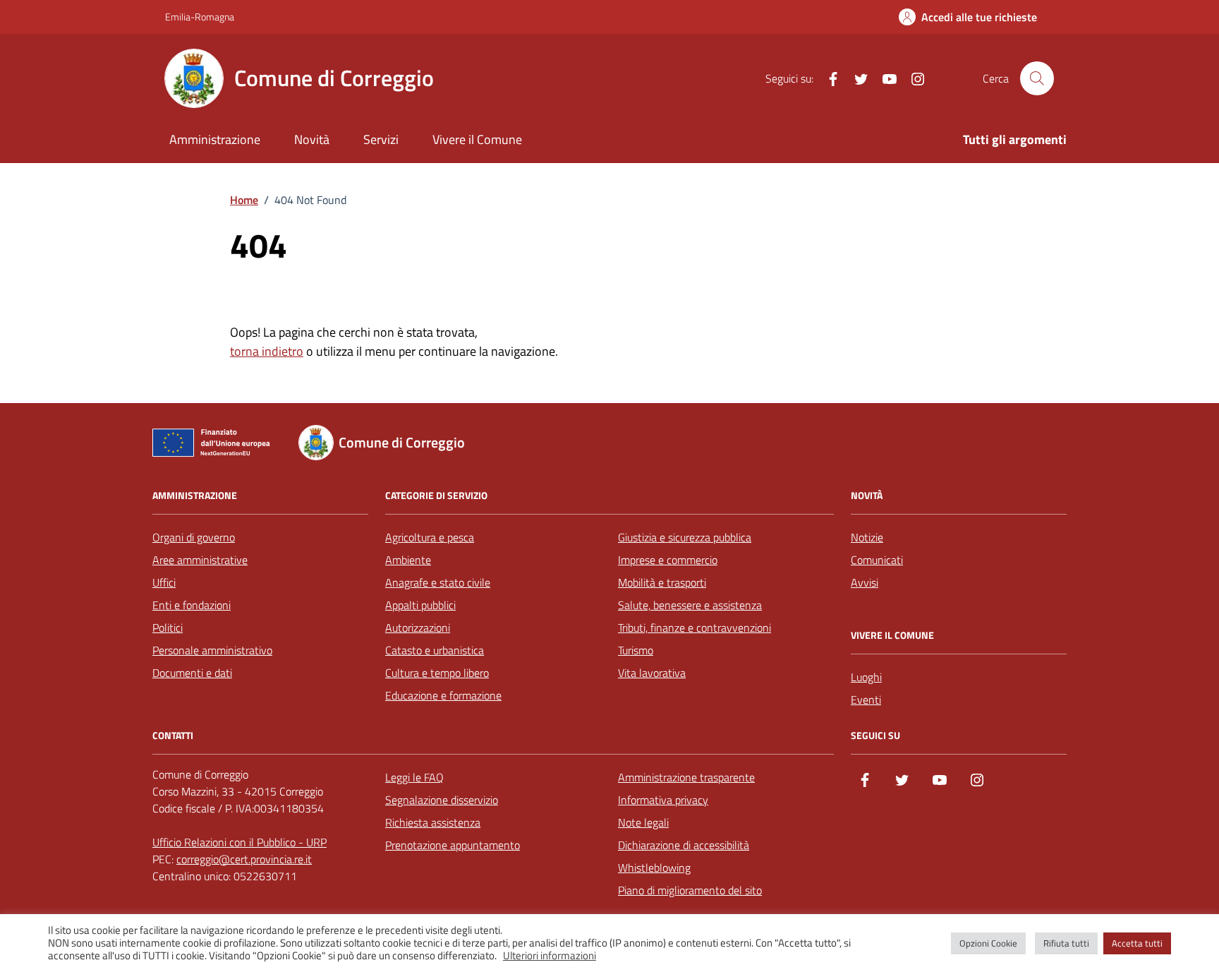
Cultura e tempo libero (437, 672)
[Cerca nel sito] (1037, 78)
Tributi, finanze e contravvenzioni (694, 627)
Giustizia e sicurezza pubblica (684, 537)
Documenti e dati (192, 672)
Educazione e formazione (443, 695)
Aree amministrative (200, 559)
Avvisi (864, 582)
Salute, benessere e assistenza (690, 604)
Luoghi (866, 676)
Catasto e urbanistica (434, 650)
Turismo (635, 650)
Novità (311, 139)
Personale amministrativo (212, 650)
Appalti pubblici (420, 604)
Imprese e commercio (667, 559)
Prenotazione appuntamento (452, 844)
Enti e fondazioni (191, 604)
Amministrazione (214, 139)
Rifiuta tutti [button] (1066, 943)
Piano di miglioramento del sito (690, 890)
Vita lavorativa (652, 672)
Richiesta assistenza (432, 822)
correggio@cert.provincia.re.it (244, 859)
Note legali (643, 822)
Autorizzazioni (417, 627)
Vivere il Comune (477, 139)
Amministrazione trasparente (686, 777)
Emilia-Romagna (199, 16)
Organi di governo (193, 537)
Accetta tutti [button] (1137, 943)
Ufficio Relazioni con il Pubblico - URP (239, 842)
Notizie (867, 537)
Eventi (866, 699)
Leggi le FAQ (414, 777)
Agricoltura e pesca (429, 537)
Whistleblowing (654, 867)
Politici (167, 627)
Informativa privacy (663, 799)
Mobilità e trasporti (662, 582)
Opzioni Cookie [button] (988, 943)
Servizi (381, 139)
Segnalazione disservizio (441, 799)
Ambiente (408, 559)
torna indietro (266, 351)
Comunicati (877, 559)
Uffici (164, 582)
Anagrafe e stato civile (437, 582)
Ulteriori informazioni (549, 955)
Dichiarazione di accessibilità (683, 844)
